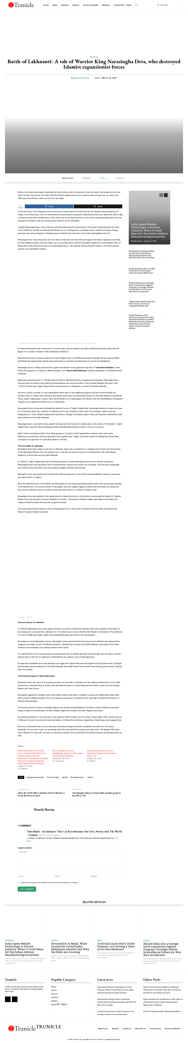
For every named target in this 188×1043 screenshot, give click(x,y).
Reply (29, 841)
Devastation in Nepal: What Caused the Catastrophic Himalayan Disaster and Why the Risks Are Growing (141, 254)
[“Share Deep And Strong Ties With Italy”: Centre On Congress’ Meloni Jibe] (164, 304)
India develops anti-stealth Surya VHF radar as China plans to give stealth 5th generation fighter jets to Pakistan (163, 1002)
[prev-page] (161, 195)
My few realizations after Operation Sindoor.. (162, 1011)
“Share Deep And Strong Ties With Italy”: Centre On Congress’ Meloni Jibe (142, 304)
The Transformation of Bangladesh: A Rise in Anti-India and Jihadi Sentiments (67, 753)
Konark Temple (53, 777)
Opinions (94, 57)
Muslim (65, 777)
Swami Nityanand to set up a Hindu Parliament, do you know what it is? (101, 753)
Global (54, 940)
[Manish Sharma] (24, 810)
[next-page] (166, 195)
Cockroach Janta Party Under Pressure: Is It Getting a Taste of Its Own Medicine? (142, 271)
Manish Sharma (81, 78)
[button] (136, 5)
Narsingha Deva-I (78, 777)
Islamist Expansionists (35, 777)
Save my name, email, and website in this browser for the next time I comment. (49, 883)
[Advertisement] (94, 29)
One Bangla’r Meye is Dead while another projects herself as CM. (96, 794)
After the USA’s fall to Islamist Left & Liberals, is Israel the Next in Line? (41, 794)
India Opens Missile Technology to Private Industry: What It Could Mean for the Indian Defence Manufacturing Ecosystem (149, 230)
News (99, 940)
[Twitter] (15, 999)
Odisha (90, 777)
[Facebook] (8, 999)
